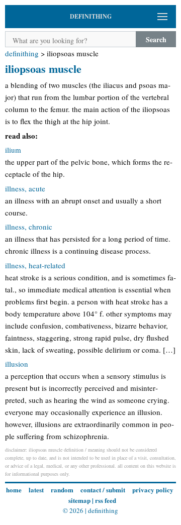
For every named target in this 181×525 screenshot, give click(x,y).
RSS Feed (105, 500)
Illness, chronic (28, 227)
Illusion (16, 364)
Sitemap (79, 500)
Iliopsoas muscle (43, 68)
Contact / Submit (102, 489)
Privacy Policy (152, 489)
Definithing (22, 53)
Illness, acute (25, 188)
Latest (36, 489)
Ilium (13, 150)
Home (14, 489)
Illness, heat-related (35, 265)
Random (62, 489)
